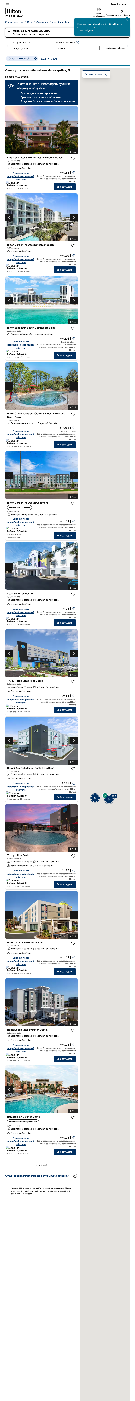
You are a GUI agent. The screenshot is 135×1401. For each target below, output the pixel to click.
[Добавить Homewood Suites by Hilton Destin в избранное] (73, 1030)
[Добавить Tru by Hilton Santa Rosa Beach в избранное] (73, 681)
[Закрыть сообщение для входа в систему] (127, 20)
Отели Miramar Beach (60, 22)
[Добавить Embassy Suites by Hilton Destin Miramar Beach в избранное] (73, 158)
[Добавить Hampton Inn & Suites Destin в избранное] (73, 1117)
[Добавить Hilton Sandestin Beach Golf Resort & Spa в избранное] (73, 328)
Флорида (41, 22)
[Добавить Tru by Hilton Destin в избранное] (73, 856)
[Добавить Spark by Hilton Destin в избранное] (73, 594)
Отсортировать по (21, 42)
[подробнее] (74, 173)
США (30, 22)
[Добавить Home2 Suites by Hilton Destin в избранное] (73, 943)
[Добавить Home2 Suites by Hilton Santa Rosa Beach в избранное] (73, 769)
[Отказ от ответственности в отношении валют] (78, 42)
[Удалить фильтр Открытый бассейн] (35, 59)
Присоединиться (113, 15)
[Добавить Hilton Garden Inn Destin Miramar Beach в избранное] (73, 245)
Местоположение (14, 22)
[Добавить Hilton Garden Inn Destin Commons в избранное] (73, 503)
